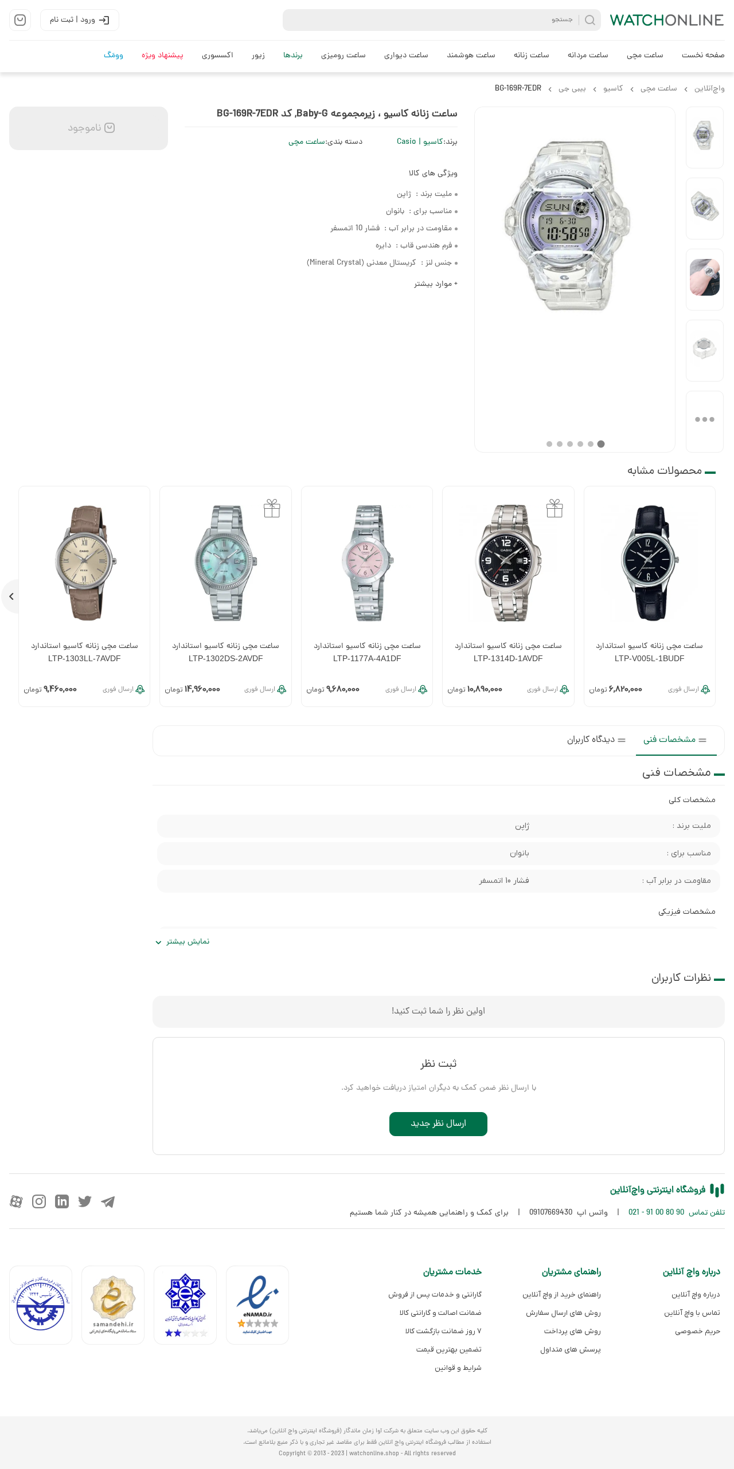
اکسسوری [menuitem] (217, 56)
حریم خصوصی (697, 1331)
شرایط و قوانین (458, 1368)
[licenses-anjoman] (190, 1308)
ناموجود (83, 128)
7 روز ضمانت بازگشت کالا (443, 1331)
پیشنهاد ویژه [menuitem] (163, 56)
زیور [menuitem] (258, 56)
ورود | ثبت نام (72, 20)
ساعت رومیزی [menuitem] (343, 56)
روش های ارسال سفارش (563, 1313)
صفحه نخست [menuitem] (703, 56)
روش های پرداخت (572, 1331)
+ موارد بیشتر (436, 284)
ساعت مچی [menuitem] (645, 56)
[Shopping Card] (20, 20)
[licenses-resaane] (117, 1308)
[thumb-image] (705, 137)
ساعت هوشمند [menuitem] (471, 56)
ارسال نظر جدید (438, 1124)
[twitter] (85, 1201)
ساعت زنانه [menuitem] (531, 56)
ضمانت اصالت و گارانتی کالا (441, 1313)
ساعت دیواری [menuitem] (406, 56)
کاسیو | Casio (420, 142)
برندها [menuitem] (293, 56)
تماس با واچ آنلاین (692, 1313)
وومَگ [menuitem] (113, 56)
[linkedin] (62, 1201)
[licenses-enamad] (262, 1308)
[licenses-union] (45, 1308)
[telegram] (108, 1201)
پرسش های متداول (570, 1349)
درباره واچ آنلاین (695, 1294)
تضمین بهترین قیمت (449, 1349)
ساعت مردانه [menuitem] (588, 56)
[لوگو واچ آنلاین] (667, 20)
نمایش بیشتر (188, 942)
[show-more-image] (705, 422)
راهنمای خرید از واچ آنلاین (561, 1294)
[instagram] (39, 1201)
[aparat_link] (16, 1201)
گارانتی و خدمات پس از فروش (435, 1294)
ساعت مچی (306, 142)
